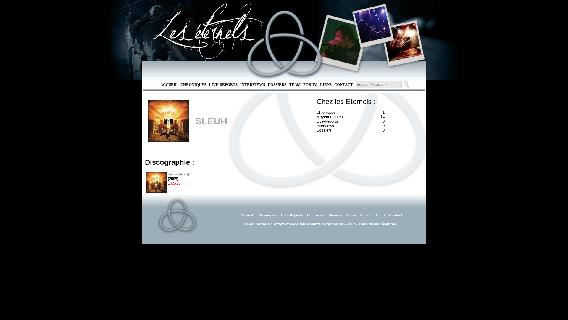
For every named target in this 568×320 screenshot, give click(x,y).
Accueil (169, 84)
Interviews (252, 84)
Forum (310, 84)
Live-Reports (223, 84)
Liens (326, 84)
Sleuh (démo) (178, 174)
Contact (343, 84)
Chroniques (193, 84)
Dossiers (277, 84)
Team (295, 84)
